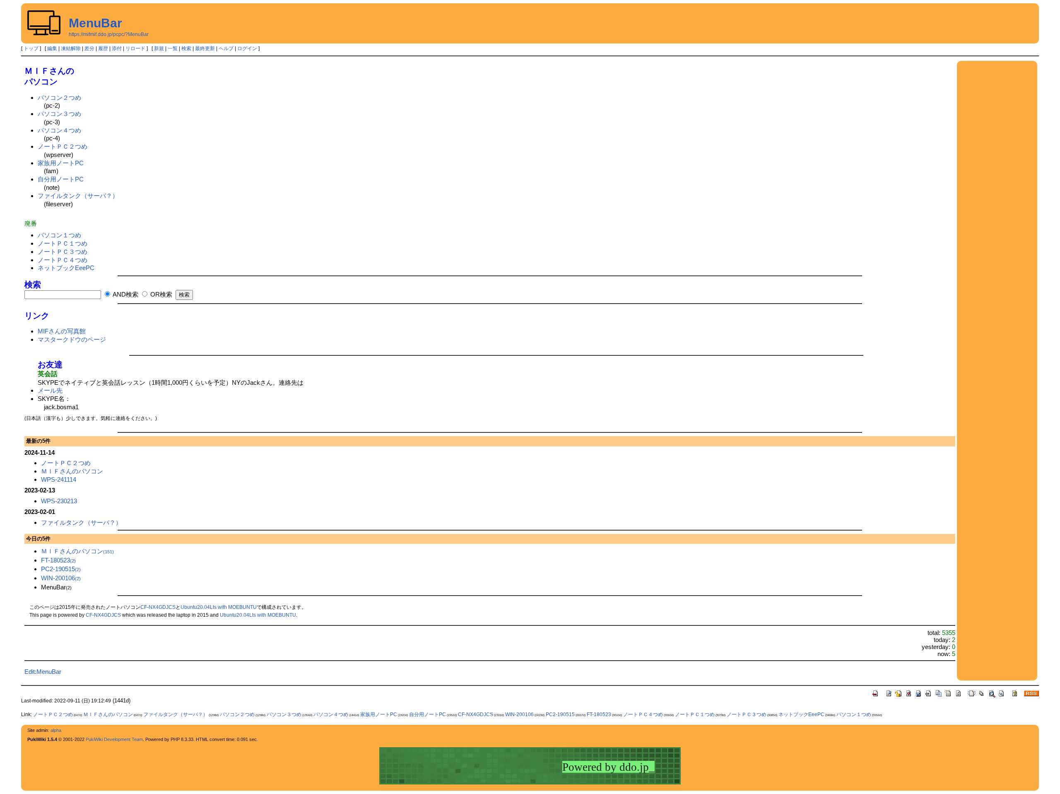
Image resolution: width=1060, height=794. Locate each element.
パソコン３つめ (59, 113)
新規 (159, 48)
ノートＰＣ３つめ (62, 251)
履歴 (103, 48)
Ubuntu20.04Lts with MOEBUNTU (219, 607)
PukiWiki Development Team (114, 739)
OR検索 (160, 294)
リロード (135, 48)
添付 (117, 48)
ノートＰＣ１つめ (62, 243)
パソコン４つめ (59, 130)
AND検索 (124, 294)
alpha (56, 730)
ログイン (247, 48)
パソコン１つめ (59, 235)
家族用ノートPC (61, 163)
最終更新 (205, 48)
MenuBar (95, 23)
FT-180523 (58, 560)
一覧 (173, 48)
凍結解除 (71, 48)
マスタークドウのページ (72, 339)
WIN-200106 (61, 578)
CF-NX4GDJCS (158, 607)
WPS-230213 (59, 500)
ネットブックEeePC (66, 267)
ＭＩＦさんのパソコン (72, 471)
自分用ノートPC (61, 179)
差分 (89, 48)
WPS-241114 (58, 479)
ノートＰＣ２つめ (62, 146)
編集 (52, 48)
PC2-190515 (61, 568)
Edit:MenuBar (42, 671)
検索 (186, 48)
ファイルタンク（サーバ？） (78, 195)
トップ (31, 48)
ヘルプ (226, 48)
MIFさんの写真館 (62, 331)
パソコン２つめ (59, 97)
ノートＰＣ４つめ (62, 259)
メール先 (50, 390)
